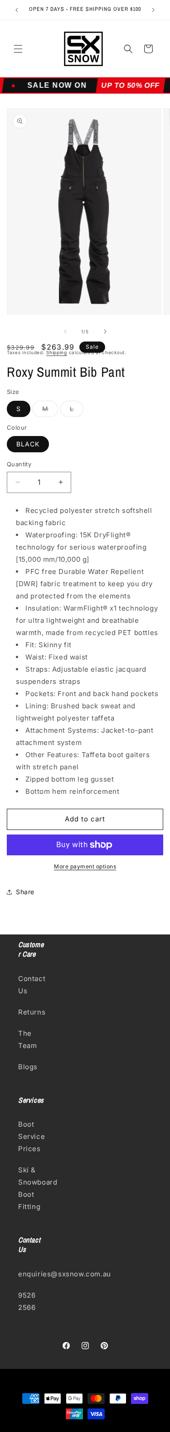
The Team (27, 1039)
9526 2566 (26, 1301)
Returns (31, 1012)
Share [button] (25, 892)
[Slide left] (65, 331)
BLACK (27, 444)
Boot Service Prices (31, 1136)
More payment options (85, 866)
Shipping (56, 352)
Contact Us (31, 984)
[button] (18, 49)
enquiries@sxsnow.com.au (31, 1274)
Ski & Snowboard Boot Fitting (31, 1188)
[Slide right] (105, 331)
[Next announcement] (153, 10)
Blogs (28, 1066)
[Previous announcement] (17, 10)
